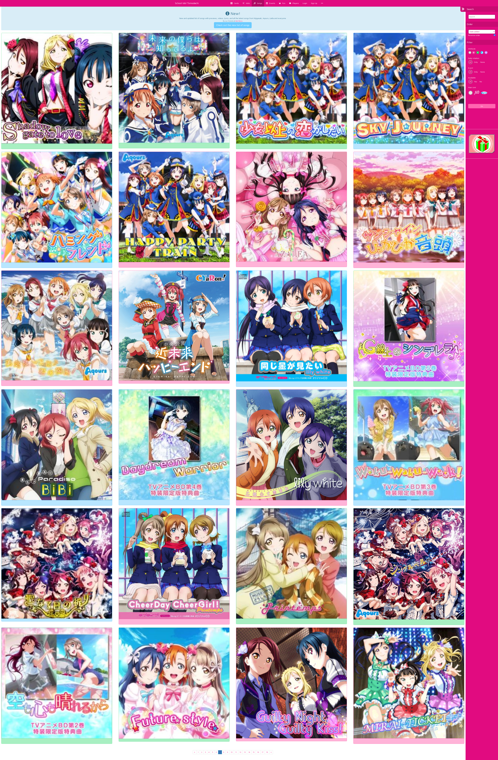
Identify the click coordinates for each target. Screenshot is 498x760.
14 (249, 752)
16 (258, 752)
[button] (282, 3)
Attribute (471, 49)
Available (472, 78)
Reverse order (474, 35)
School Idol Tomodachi (187, 3)
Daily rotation (473, 58)
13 (245, 752)
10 (232, 752)
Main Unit (472, 87)
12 (240, 752)
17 (262, 752)
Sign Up (314, 3)
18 (267, 752)
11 (236, 752)
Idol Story (238, 21)
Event (470, 68)
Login (305, 3)
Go (482, 106)
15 (253, 752)
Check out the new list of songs (232, 25)
